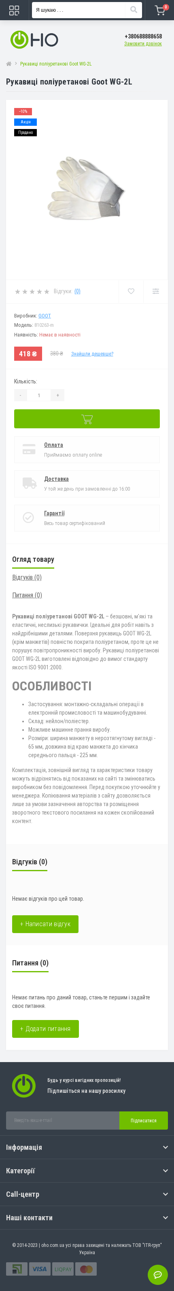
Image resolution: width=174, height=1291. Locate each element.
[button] (143, 36)
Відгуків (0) (27, 577)
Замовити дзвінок (143, 44)
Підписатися (144, 1121)
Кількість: (25, 381)
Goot (44, 316)
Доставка (56, 479)
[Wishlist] (131, 291)
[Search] (133, 10)
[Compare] (155, 291)
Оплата (53, 445)
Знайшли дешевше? (92, 354)
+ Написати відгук (45, 924)
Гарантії (54, 513)
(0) (77, 291)
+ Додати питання (45, 1029)
